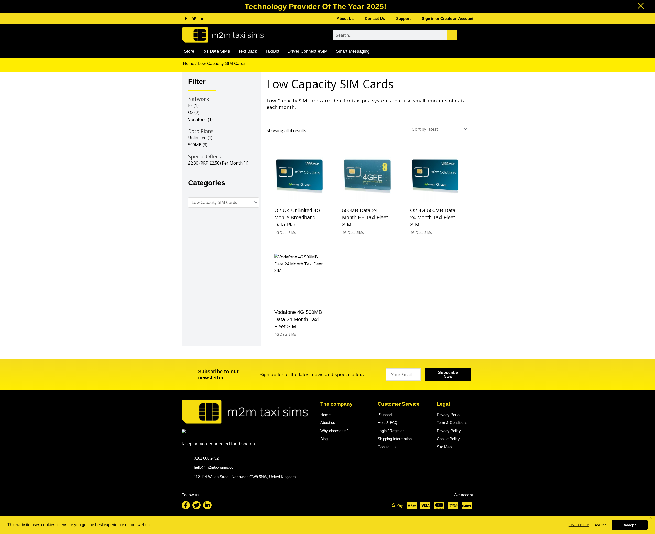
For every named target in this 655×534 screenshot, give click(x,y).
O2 (190, 112)
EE (190, 105)
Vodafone (197, 119)
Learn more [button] (579, 524)
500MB (195, 144)
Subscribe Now (448, 374)
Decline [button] (600, 525)
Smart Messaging (352, 51)
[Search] (452, 35)
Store (189, 51)
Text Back (247, 51)
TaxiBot (272, 51)
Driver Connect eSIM (308, 51)
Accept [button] (630, 525)
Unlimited (197, 137)
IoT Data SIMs (216, 51)
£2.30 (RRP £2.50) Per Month (215, 163)
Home (188, 63)
